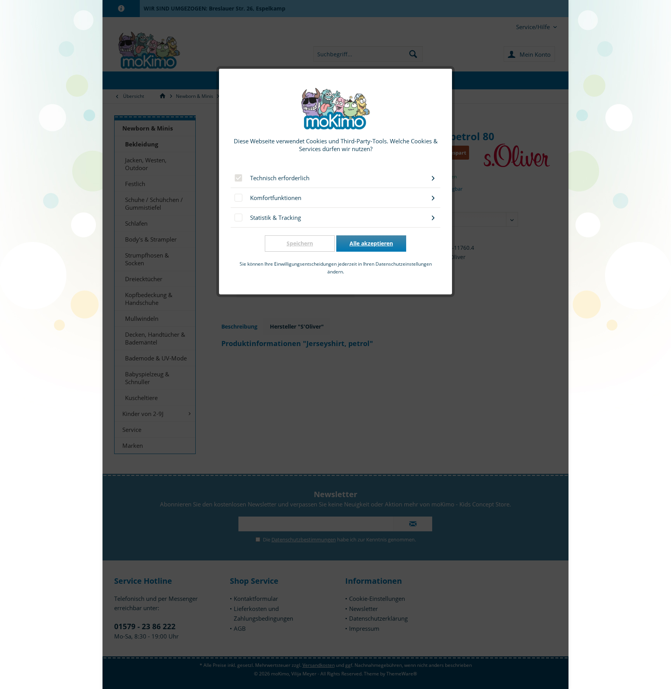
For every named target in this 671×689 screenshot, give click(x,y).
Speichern (300, 243)
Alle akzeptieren (371, 243)
